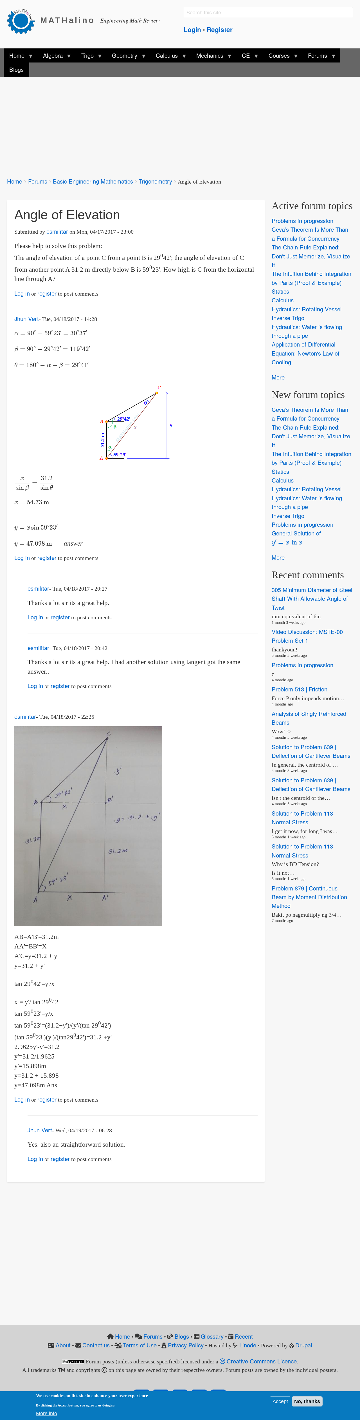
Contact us (96, 1345)
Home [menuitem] (14, 56)
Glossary (212, 1336)
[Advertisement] (176, 123)
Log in (22, 293)
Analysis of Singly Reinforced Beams (309, 717)
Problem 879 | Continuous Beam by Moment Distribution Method (309, 897)
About (63, 1345)
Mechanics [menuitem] (207, 56)
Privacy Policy (186, 1345)
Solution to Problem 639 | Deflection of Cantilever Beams (311, 751)
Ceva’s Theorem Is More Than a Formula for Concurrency (310, 233)
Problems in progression (302, 220)
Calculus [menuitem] (164, 56)
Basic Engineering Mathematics (93, 181)
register (47, 293)
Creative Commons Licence (261, 1361)
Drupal (303, 1345)
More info (46, 1413)
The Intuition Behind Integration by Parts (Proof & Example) (311, 278)
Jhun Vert (26, 318)
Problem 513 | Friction (299, 689)
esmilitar (57, 231)
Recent (244, 1336)
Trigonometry (155, 181)
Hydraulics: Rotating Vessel (307, 309)
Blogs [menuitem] (16, 69)
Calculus (283, 300)
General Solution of (296, 536)
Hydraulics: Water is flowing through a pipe (307, 331)
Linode (247, 1345)
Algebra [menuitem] (49, 56)
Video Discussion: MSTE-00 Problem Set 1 (307, 636)
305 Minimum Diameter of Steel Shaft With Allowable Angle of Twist (312, 598)
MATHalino (67, 20)
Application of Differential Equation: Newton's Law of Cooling (305, 353)
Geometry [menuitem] (121, 56)
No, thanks (307, 1401)
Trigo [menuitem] (84, 56)
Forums (37, 181)
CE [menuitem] (243, 56)
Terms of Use (140, 1345)
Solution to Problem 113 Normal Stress (302, 817)
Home (14, 181)
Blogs (182, 1336)
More (278, 377)
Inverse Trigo (288, 318)
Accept (280, 1401)
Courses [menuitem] (276, 56)
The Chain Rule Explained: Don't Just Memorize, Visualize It (311, 256)
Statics (280, 291)
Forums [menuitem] (314, 56)
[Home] (23, 20)
